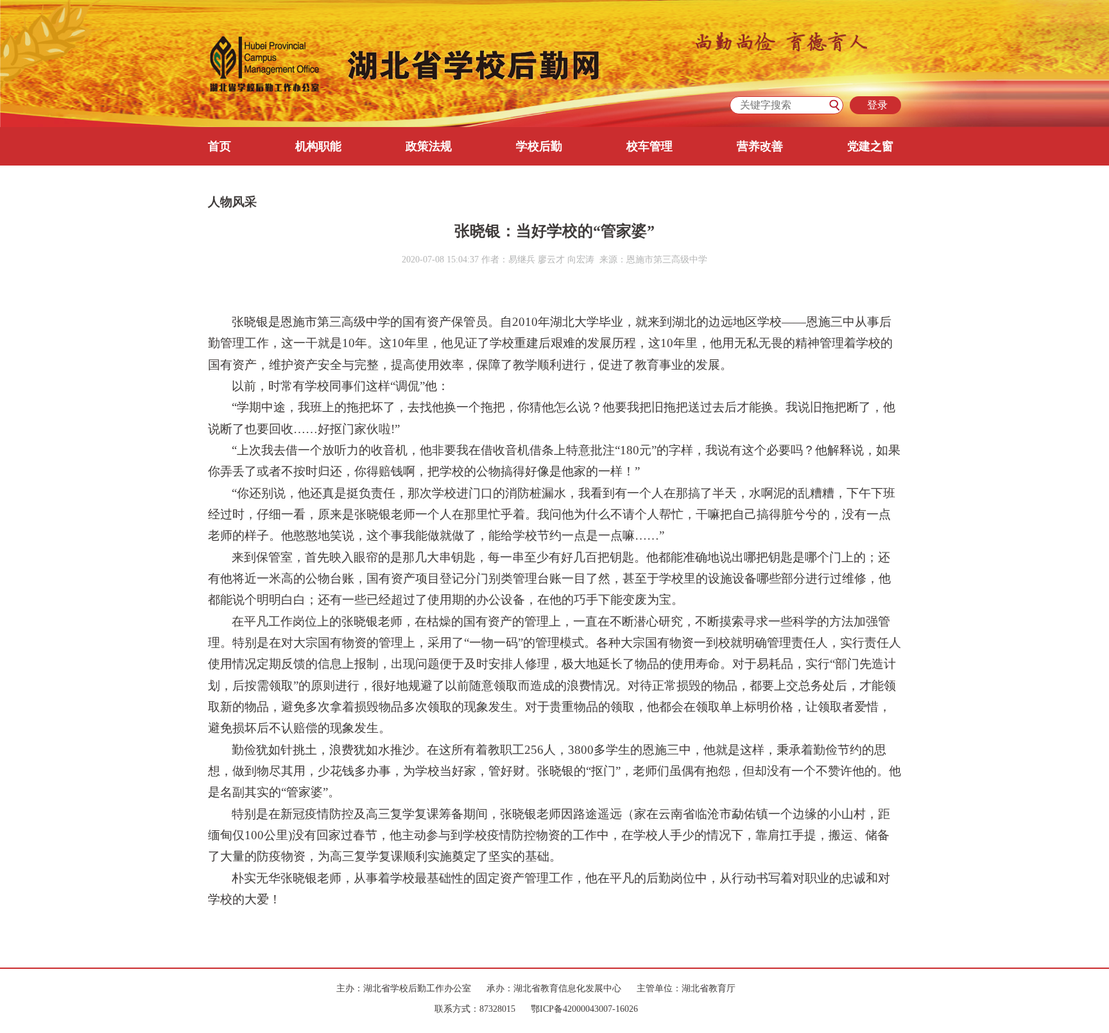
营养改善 (760, 146)
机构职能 (318, 146)
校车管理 (649, 146)
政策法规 (429, 146)
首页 (219, 146)
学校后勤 (539, 146)
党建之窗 (870, 146)
